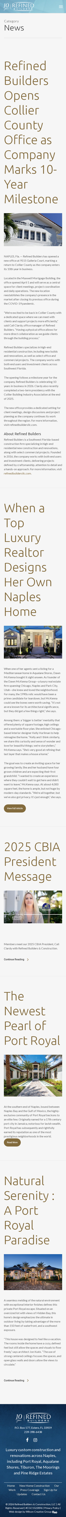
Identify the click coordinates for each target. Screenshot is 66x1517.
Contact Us (38, 1494)
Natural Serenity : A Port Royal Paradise (29, 1210)
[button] (61, 6)
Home (11, 1485)
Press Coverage (29, 1489)
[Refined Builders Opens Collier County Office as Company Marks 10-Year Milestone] (33, 252)
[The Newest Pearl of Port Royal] (33, 1102)
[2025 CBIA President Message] (33, 929)
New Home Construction (34, 1485)
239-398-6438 (33, 1431)
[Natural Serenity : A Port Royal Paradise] (33, 1296)
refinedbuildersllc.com (17, 473)
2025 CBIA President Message (32, 861)
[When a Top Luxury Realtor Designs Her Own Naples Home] (33, 664)
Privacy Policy (51, 1507)
